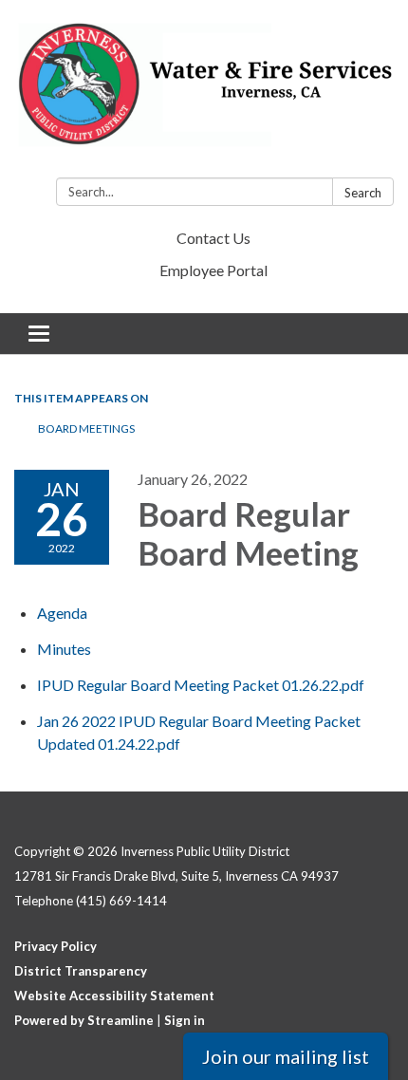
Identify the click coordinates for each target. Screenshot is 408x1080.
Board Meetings (86, 428)
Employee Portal (213, 270)
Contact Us (213, 238)
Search (362, 192)
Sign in (184, 1020)
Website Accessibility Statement (114, 995)
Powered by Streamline (84, 1020)
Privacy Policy (55, 946)
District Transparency (80, 970)
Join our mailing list (285, 1056)
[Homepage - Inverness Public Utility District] (204, 92)
